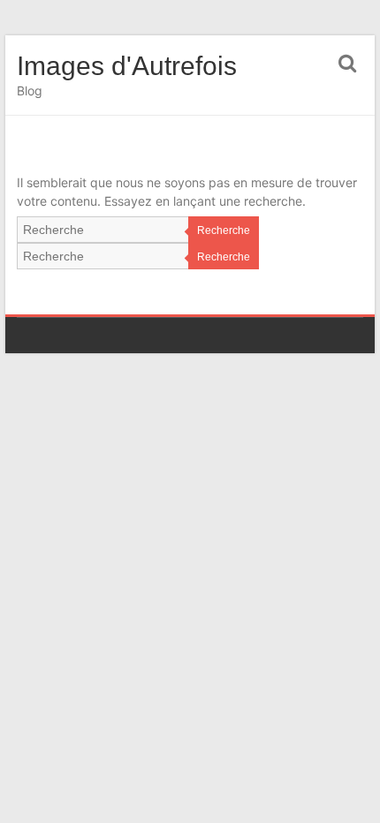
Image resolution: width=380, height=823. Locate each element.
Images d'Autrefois (127, 65)
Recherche (223, 230)
